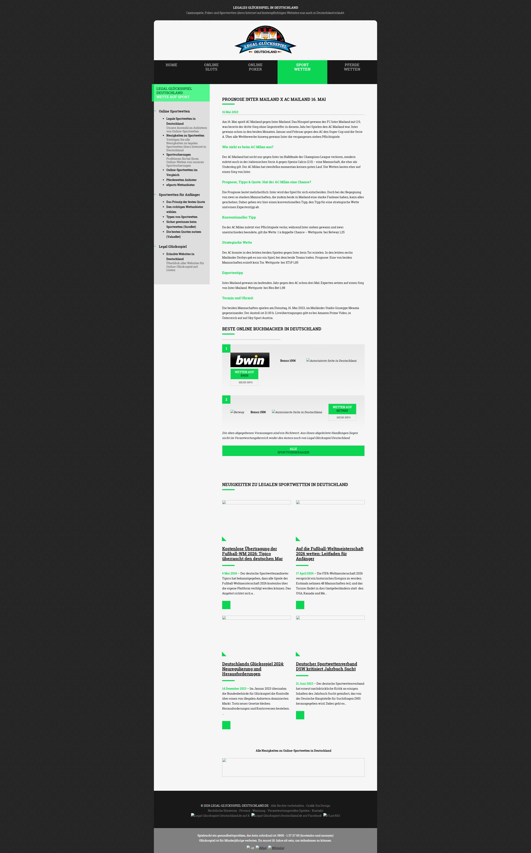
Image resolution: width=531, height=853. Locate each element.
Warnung (258, 811)
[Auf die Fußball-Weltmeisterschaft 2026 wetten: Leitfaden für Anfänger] (330, 520)
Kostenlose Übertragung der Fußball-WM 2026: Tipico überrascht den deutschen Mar (252, 553)
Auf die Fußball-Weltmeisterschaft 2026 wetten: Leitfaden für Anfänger (329, 553)
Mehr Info (245, 382)
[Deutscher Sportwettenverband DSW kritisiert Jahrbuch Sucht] (330, 636)
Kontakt (317, 811)
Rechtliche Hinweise (222, 811)
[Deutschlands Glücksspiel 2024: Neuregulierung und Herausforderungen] (256, 636)
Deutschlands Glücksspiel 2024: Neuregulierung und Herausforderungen (253, 668)
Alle (293, 450)
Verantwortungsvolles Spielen (289, 811)
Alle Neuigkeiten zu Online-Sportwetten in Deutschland (293, 751)
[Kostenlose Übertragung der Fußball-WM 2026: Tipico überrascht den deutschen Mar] (256, 520)
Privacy (244, 811)
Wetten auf (244, 374)
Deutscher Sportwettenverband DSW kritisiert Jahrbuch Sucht (326, 666)
